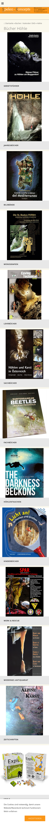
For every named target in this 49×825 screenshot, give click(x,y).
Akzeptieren (34, 818)
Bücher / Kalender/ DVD (25, 23)
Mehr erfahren (10, 811)
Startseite (9, 23)
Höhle (39, 23)
